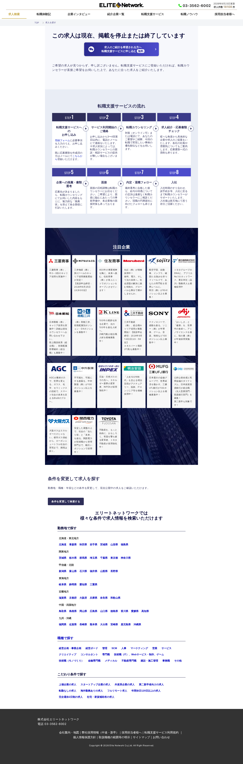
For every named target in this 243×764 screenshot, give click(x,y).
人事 (123, 648)
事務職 (166, 660)
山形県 (114, 544)
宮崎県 (114, 624)
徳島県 (114, 611)
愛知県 (83, 584)
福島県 (124, 544)
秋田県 (83, 544)
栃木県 (73, 557)
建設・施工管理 (149, 660)
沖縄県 (137, 624)
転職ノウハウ (189, 14)
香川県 (124, 611)
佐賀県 (73, 624)
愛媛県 (135, 611)
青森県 (73, 544)
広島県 (93, 611)
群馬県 (83, 557)
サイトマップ (141, 737)
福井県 (93, 571)
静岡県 (73, 584)
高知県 (145, 611)
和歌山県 (115, 597)
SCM (114, 648)
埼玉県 (93, 557)
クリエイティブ (67, 654)
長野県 (114, 571)
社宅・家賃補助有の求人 (100, 696)
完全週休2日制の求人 (71, 696)
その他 (178, 660)
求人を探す (50, 22)
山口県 (104, 611)
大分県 (104, 624)
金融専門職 (94, 660)
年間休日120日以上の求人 (146, 690)
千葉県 (104, 557)
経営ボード (92, 648)
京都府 (73, 597)
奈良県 (104, 597)
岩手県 (93, 544)
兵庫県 (93, 597)
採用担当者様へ (225, 14)
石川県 (83, 571)
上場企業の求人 (67, 684)
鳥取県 (62, 611)
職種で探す (65, 638)
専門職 (106, 654)
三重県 (93, 584)
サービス (166, 648)
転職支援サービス (152, 14)
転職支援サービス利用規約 (161, 732)
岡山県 (83, 611)
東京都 (114, 557)
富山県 (73, 571)
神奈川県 (126, 557)
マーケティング (139, 648)
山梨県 (104, 571)
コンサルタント (89, 654)
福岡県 (62, 624)
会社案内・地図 (69, 732)
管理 (104, 648)
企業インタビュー (79, 14)
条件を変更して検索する (65, 501)
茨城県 (62, 557)
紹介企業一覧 (115, 14)
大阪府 (83, 597)
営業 (154, 648)
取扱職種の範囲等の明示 (114, 737)
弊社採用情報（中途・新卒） (100, 732)
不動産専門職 (129, 660)
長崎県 (83, 624)
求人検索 (14, 14)
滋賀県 (62, 597)
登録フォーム (62, 140)
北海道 (62, 544)
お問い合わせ (161, 737)
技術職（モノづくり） (71, 660)
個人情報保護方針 (84, 737)
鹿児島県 (126, 624)
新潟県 (62, 571)
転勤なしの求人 (67, 690)
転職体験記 (44, 14)
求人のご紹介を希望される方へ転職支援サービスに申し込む (122, 49)
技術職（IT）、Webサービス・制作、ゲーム (139, 654)
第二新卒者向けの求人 (151, 684)
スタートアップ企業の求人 (95, 684)
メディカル (111, 660)
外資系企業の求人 (125, 684)
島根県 (73, 611)
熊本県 (93, 624)
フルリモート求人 (117, 690)
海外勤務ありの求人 (92, 690)
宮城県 (104, 544)
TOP (37, 22)
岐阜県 (62, 584)
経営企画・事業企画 (70, 648)
